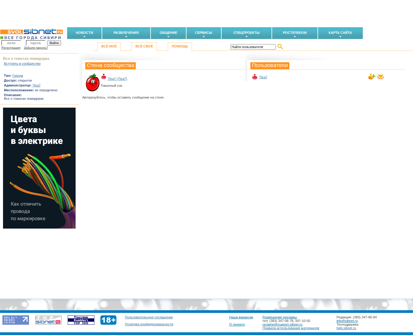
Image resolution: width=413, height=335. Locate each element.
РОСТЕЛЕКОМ (295, 32)
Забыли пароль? (36, 47)
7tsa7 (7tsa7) (117, 78)
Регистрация (11, 47)
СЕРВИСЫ (203, 32)
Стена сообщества (110, 65)
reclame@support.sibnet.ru (282, 324)
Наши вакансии (241, 317)
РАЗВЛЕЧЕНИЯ (126, 32)
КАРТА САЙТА (340, 32)
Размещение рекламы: (280, 317)
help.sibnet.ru (346, 328)
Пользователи (270, 65)
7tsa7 (263, 77)
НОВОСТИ (84, 32)
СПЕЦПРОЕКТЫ (246, 32)
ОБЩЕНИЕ (168, 32)
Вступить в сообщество (22, 63)
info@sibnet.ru (347, 321)
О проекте (237, 324)
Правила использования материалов (290, 328)
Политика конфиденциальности (149, 324)
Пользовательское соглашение (149, 317)
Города (17, 75)
